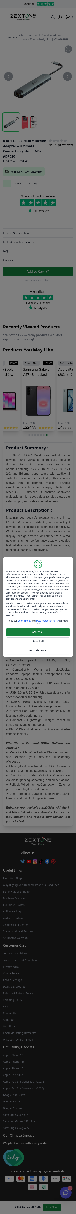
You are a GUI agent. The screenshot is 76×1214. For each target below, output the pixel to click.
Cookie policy (24, 620)
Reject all (38, 641)
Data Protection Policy (47, 620)
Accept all (38, 632)
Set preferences (38, 650)
